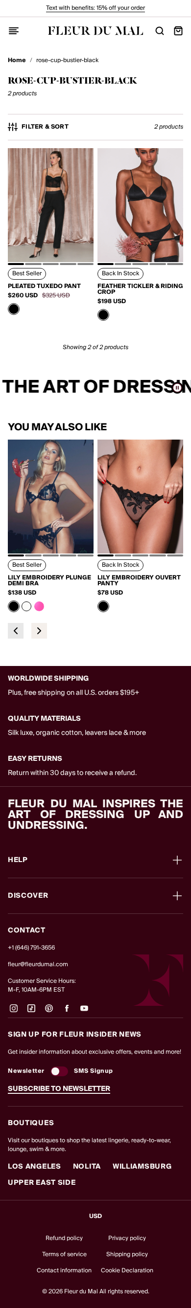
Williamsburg (142, 1167)
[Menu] (14, 31)
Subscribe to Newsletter (59, 1089)
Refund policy (64, 1238)
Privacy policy (127, 1238)
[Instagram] (14, 1012)
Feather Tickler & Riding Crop (140, 289)
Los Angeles (34, 1167)
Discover (28, 896)
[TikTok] (31, 1012)
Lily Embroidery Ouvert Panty (139, 581)
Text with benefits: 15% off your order (95, 8)
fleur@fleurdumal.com (38, 964)
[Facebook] (66, 1012)
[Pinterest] (49, 1012)
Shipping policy (127, 1254)
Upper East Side (42, 1183)
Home (17, 60)
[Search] (160, 31)
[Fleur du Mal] (95, 30)
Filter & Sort (45, 127)
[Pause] (177, 388)
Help (18, 860)
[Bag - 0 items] (178, 31)
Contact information (64, 1270)
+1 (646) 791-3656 (31, 948)
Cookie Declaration (127, 1270)
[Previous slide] (16, 631)
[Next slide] (39, 631)
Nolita (87, 1167)
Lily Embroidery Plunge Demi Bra (49, 581)
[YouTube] (84, 1012)
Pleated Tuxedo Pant (44, 286)
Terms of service (64, 1254)
